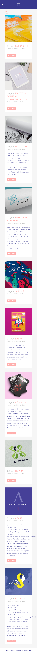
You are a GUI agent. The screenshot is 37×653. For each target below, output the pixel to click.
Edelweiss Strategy (17, 219)
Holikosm (21, 146)
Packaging (21, 45)
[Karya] (18, 321)
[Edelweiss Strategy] (18, 200)
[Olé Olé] (18, 274)
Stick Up (20, 598)
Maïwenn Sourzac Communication (17, 96)
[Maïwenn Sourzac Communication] (18, 76)
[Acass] (18, 501)
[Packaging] (18, 28)
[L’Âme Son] (18, 385)
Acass (18, 518)
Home (6, 13)
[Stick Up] (18, 581)
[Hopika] (18, 453)
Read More (11, 55)
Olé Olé (19, 291)
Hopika (19, 470)
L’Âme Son (21, 402)
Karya (18, 338)
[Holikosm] (18, 129)
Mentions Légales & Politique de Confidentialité (18, 650)
